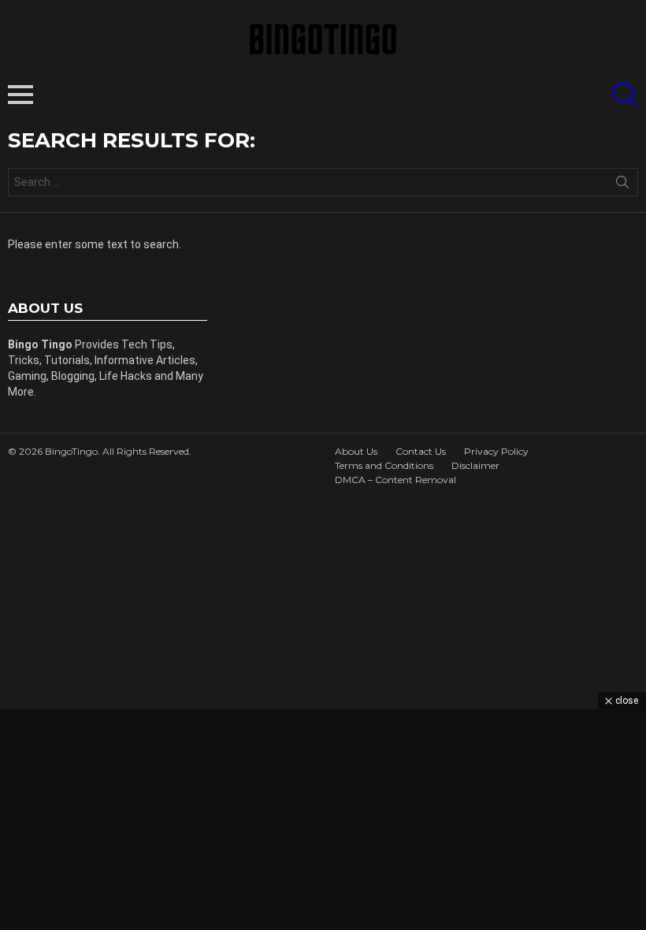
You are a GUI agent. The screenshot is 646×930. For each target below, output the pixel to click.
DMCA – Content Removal (395, 479)
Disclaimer (475, 465)
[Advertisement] (323, 819)
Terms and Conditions (384, 465)
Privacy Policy (496, 451)
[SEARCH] (625, 94)
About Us (356, 451)
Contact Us (420, 451)
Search (622, 185)
